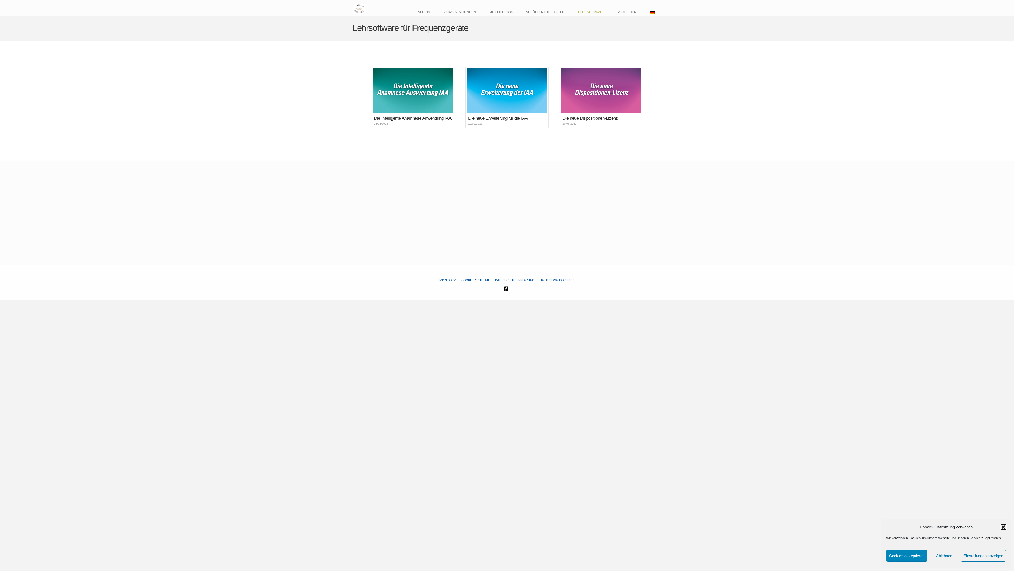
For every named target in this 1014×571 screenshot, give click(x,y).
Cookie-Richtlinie (475, 280)
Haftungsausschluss (557, 280)
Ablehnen (944, 556)
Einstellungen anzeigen (983, 556)
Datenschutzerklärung (514, 280)
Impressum (447, 280)
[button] (1003, 527)
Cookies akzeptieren (906, 556)
